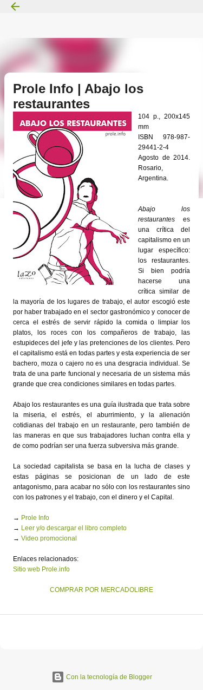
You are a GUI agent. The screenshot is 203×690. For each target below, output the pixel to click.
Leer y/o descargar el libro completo (74, 528)
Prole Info (35, 518)
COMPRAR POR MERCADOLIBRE (101, 590)
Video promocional (49, 538)
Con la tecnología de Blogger (108, 677)
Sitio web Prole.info (41, 569)
